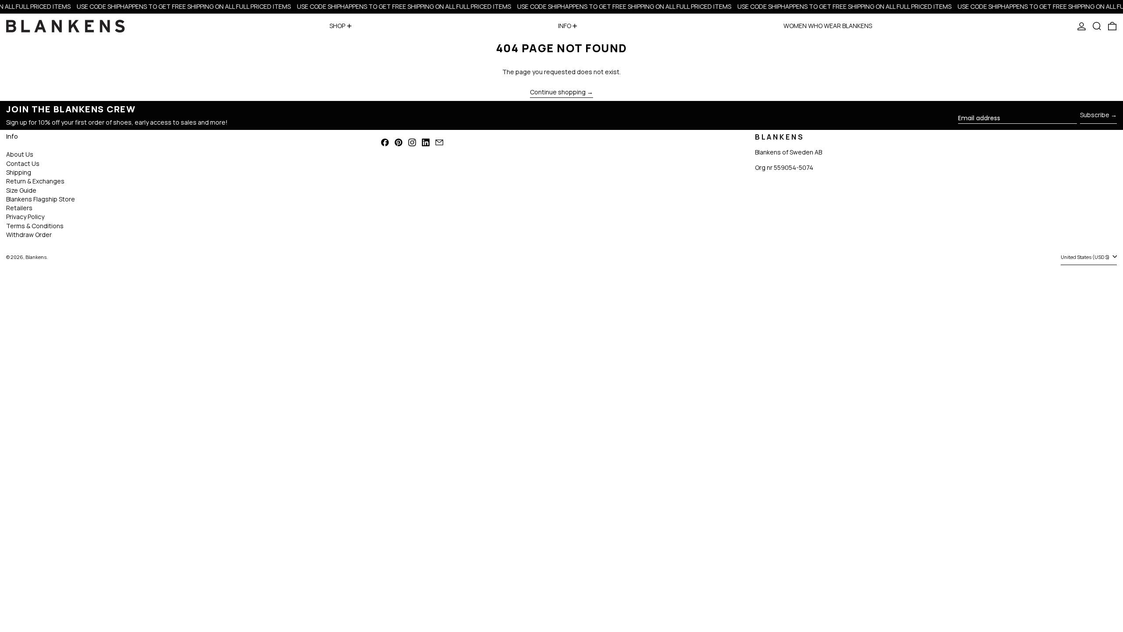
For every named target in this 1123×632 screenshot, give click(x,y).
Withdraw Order (29, 234)
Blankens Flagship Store (40, 199)
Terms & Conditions (35, 226)
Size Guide (21, 190)
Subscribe (1094, 115)
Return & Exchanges (35, 181)
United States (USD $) (1086, 257)
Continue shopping (558, 92)
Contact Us (22, 163)
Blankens (35, 257)
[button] (1097, 26)
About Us (19, 154)
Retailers (19, 208)
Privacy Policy (25, 216)
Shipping (18, 172)
